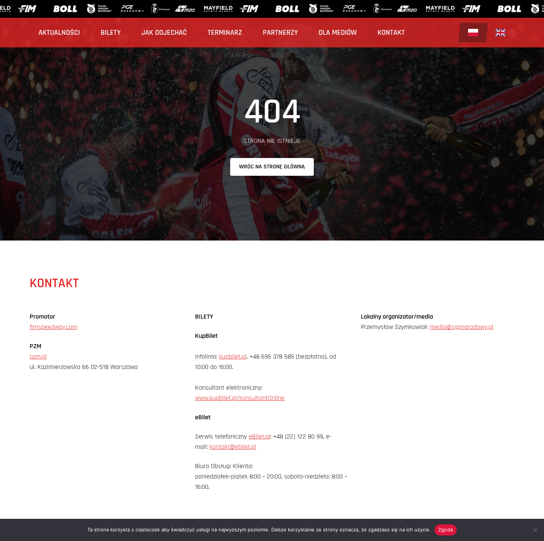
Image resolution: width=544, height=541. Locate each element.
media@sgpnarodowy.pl (461, 327)
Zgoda (445, 529)
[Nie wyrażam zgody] (534, 530)
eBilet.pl (259, 436)
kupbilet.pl (232, 356)
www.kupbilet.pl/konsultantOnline (240, 398)
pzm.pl (38, 356)
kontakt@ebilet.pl (232, 447)
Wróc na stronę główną (272, 167)
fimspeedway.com (53, 327)
